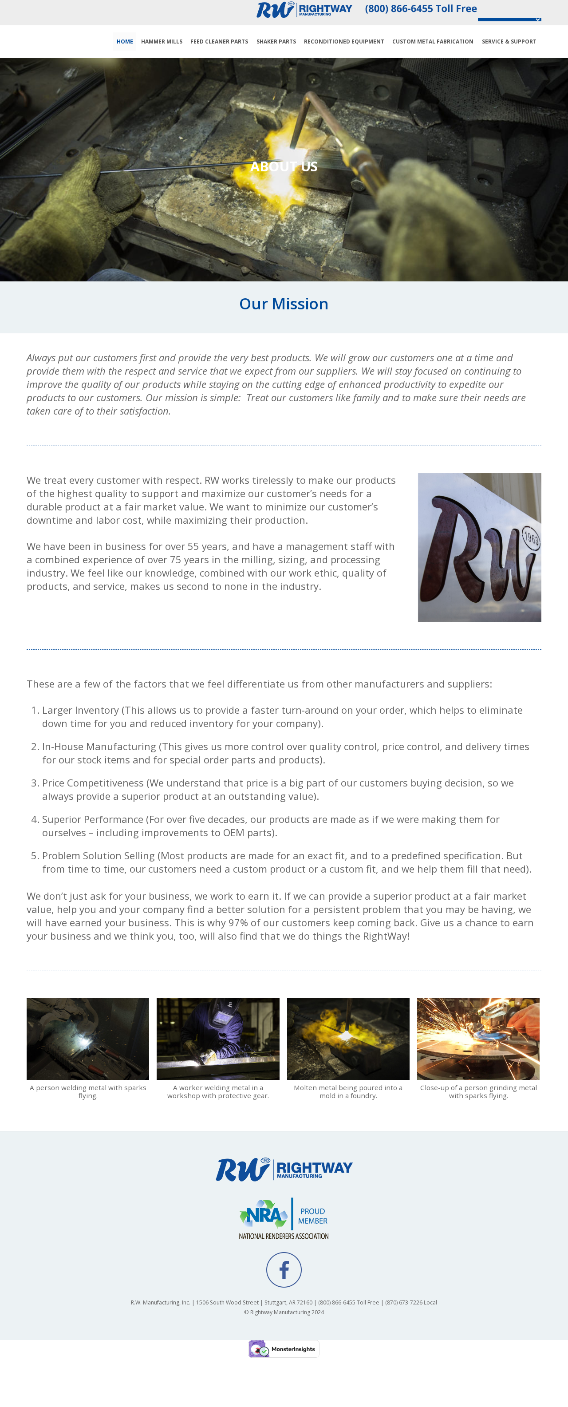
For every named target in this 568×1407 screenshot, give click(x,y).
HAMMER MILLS (161, 41)
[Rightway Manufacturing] (284, 1180)
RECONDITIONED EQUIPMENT (344, 41)
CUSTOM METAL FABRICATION (432, 41)
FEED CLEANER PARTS (219, 41)
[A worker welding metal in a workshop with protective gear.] (218, 1074)
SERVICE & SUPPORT (509, 41)
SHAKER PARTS (276, 41)
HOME (125, 41)
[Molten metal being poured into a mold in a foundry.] (348, 1074)
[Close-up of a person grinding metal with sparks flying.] (478, 1074)
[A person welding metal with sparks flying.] (88, 1074)
